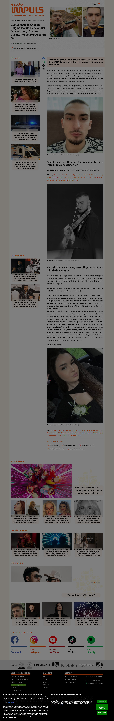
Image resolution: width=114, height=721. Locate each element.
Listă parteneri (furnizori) (57, 704)
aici (25, 711)
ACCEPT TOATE (102, 701)
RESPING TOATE (102, 712)
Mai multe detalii (11, 702)
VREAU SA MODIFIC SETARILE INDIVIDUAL (102, 707)
